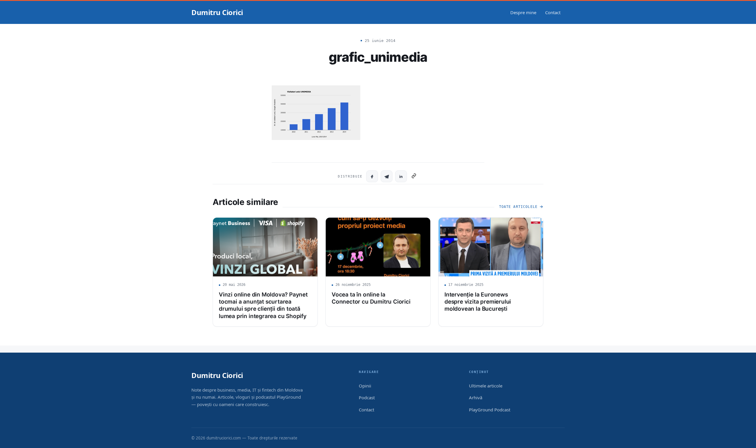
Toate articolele (518, 207)
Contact (553, 12)
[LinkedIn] (401, 176)
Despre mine (523, 12)
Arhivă (475, 397)
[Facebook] (372, 176)
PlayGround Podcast (489, 410)
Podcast (367, 397)
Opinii (365, 386)
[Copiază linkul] (414, 176)
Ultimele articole (485, 386)
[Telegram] (386, 176)
